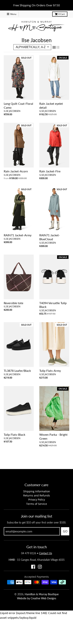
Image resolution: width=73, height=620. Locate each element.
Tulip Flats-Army (50, 370)
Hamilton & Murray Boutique (42, 594)
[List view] (57, 46)
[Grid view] (54, 46)
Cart (61, 14)
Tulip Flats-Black (14, 434)
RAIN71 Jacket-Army (17, 235)
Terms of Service (36, 504)
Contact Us (45, 553)
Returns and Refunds (36, 495)
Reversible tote (13, 303)
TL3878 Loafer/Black (17, 370)
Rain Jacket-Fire (49, 171)
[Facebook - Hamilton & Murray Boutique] (33, 566)
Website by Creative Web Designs (36, 598)
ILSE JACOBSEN (12, 111)
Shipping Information (36, 491)
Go (65, 531)
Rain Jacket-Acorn (16, 171)
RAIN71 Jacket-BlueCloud (49, 237)
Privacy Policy (36, 499)
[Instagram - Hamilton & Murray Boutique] (40, 566)
